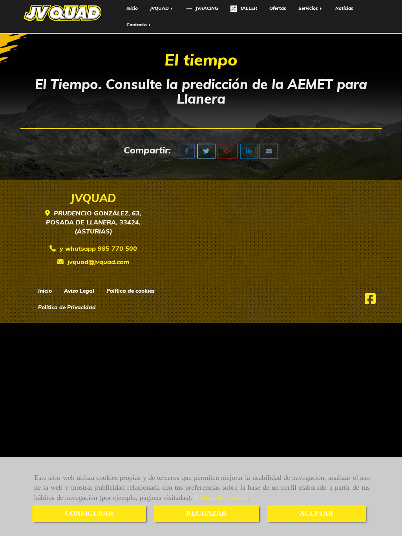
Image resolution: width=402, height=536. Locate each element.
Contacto (137, 24)
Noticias (344, 8)
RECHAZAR (206, 513)
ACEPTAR (316, 513)
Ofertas (277, 8)
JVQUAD (160, 8)
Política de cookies (221, 497)
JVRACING (206, 8)
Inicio (132, 8)
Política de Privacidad (67, 307)
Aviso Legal (79, 290)
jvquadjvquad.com (99, 262)
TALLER (248, 8)
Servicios (308, 8)
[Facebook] (370, 301)
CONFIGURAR (89, 513)
